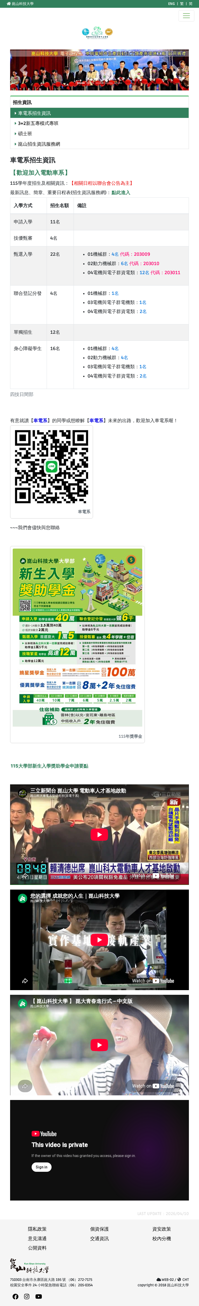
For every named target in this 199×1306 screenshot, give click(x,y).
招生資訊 (22, 102)
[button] (23, 70)
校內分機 (161, 1238)
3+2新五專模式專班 (38, 123)
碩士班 (25, 134)
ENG (171, 4)
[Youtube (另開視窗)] (38, 1297)
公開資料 (37, 1248)
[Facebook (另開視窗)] (15, 1297)
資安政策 (161, 1229)
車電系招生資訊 (34, 113)
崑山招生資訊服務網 (39, 144)
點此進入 (121, 192)
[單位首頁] (97, 32)
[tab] (99, 102)
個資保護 (99, 1229)
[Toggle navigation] (186, 16)
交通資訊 (99, 1238)
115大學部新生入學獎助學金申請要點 (49, 766)
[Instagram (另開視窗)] (26, 1297)
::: (3, 4)
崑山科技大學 (22, 4)
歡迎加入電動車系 (40, 172)
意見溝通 (37, 1238)
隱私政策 (37, 1229)
